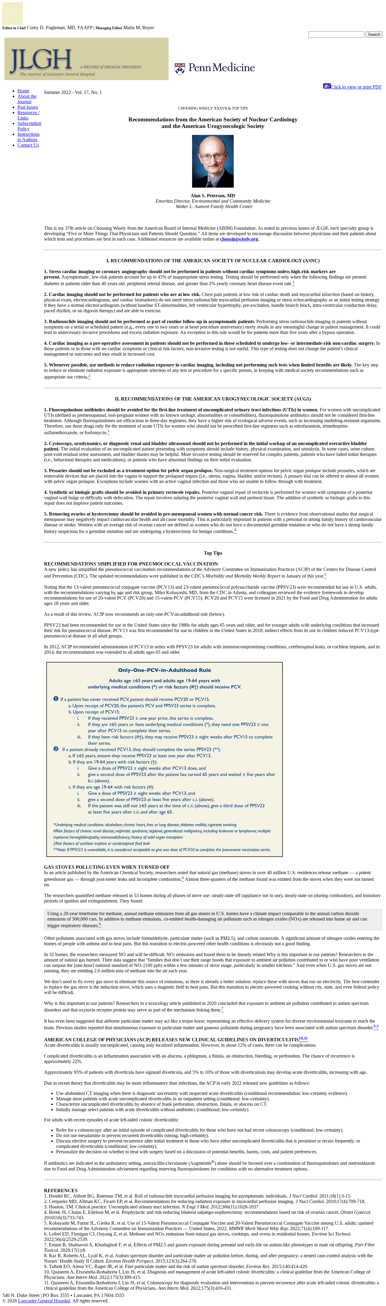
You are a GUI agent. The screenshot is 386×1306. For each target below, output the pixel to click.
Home (23, 90)
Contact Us (28, 145)
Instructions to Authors (28, 137)
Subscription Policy (29, 126)
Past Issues (27, 107)
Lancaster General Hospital (44, 1300)
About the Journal (26, 99)
